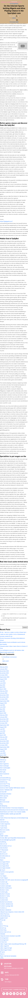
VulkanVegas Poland (5, 950)
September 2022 (4, 701)
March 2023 (3, 689)
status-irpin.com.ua (5, 932)
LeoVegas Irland (4, 866)
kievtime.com (3, 854)
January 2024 (3, 669)
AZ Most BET (3, 792)
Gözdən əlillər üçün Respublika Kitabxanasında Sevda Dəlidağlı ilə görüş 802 (12, 839)
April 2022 (2, 711)
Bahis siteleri (3, 798)
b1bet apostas (4, 796)
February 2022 (4, 715)
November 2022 (4, 697)
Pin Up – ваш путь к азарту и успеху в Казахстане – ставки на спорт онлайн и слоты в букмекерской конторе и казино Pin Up (13, 634)
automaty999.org (5, 786)
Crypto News (3, 828)
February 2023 (4, 691)
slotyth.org (3, 928)
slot (1, 922)
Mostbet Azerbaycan (6, 888)
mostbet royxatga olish (6, 906)
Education (3, 832)
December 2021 (4, 719)
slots (1, 924)
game (1, 834)
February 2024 (4, 667)
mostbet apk (3, 882)
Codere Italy (3, 826)
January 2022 (3, 717)
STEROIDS (2, 934)
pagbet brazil (3, 918)
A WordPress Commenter (9, 657)
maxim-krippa (4, 878)
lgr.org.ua (2, 870)
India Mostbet (4, 848)
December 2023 (4, 671)
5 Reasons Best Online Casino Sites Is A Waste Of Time (13, 647)
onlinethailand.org (5, 916)
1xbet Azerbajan (4, 766)
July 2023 (2, 681)
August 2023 (3, 679)
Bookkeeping (3, 806)
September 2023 (4, 677)
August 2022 (3, 703)
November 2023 (4, 673)
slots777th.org (4, 926)
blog (1, 804)
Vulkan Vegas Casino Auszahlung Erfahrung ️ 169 (13, 944)
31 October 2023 (14, 22)
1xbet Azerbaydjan (5, 768)
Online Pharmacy (4, 914)
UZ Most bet (3, 942)
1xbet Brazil (3, 770)
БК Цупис (2, 952)
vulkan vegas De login (6, 948)
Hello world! (5, 661)
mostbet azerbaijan (5, 886)
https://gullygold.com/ (6, 221)
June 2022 (2, 707)
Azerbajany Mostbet (5, 794)
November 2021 (4, 721)
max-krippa (3, 876)
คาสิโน (1, 958)
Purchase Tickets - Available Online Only (14, 989)
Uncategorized (4, 940)
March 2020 (3, 755)
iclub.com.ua (3, 844)
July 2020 (2, 751)
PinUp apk (2, 920)
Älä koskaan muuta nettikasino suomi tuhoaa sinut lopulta (12, 643)
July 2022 (2, 705)
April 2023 (2, 687)
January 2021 (3, 739)
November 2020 (4, 743)
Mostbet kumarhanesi (6, 902)
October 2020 (4, 745)
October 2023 (4, 675)
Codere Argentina (5, 824)
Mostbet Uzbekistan (5, 910)
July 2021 (2, 729)
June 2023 (3, 683)
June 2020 (3, 753)
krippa (1, 860)
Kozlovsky (2, 858)
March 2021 (3, 735)
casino (2, 816)
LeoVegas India (4, 864)
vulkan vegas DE (4, 946)
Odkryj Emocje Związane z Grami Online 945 (12, 912)
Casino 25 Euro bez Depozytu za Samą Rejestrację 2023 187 (14, 819)
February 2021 (3, 737)
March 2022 (3, 713)
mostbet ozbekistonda (6, 904)
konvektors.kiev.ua (5, 856)
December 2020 (4, 741)
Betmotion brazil (4, 802)
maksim (2, 874)
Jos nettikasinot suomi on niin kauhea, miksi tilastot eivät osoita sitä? (12, 651)
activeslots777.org (5, 780)
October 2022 (3, 699)
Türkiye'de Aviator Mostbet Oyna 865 (10, 936)
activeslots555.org (5, 778)
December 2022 (4, 695)
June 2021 (2, 731)
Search (2, 624)
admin (14, 18)
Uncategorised (14, 3)
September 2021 (4, 725)
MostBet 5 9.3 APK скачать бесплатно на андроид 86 (14, 880)
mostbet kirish (4, 900)
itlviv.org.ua (3, 852)
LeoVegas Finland (5, 862)
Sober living (3, 930)
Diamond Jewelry (4, 830)
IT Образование (4, 850)
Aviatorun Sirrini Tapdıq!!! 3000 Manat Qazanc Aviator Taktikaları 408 (12, 789)
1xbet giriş (2, 772)
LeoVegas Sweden (5, 868)
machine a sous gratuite (7, 872)
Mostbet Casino (4, 890)
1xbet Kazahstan (4, 774)
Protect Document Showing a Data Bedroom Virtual (12, 639)
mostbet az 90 (4, 884)
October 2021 (3, 723)
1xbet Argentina (4, 764)
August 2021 (3, 727)
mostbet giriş (3, 892)
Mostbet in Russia (5, 894)
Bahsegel (2, 800)
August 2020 (3, 749)
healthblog (3, 842)
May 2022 (2, 709)
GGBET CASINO (4, 836)
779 (1, 776)
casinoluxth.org (4, 822)
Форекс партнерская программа (8, 956)
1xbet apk (2, 762)
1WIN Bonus (3, 760)
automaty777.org (5, 784)
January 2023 (3, 693)
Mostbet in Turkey (5, 896)
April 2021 (2, 733)
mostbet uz (3, 908)
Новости (2, 954)
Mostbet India (4, 898)
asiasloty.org (3, 782)
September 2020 (4, 747)
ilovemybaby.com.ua (5, 846)
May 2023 (2, 685)
